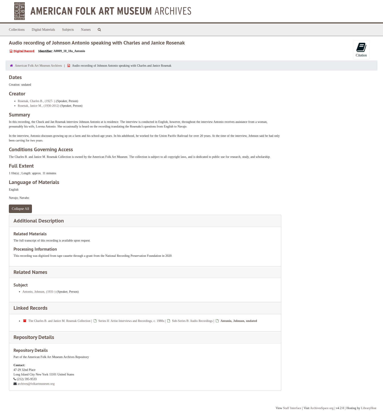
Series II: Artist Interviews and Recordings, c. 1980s (131, 321)
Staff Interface (292, 408)
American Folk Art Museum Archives (38, 65)
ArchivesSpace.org (322, 408)
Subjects (68, 29)
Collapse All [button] (20, 209)
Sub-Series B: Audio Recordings (192, 321)
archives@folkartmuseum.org (36, 383)
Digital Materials (43, 29)
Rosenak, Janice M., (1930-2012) (38, 105)
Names (86, 29)
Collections (17, 29)
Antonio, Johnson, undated (239, 321)
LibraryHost (368, 408)
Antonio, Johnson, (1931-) (39, 291)
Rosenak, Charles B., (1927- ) (36, 101)
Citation (361, 55)
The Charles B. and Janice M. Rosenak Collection (59, 321)
